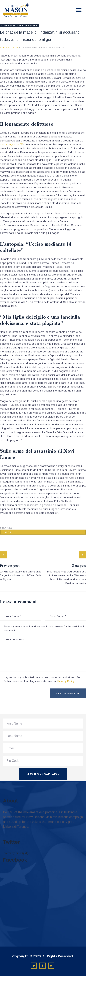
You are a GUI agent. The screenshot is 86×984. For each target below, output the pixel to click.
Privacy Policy (66, 681)
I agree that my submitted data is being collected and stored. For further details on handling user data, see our (42, 679)
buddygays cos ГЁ (11, 144)
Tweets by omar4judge (16, 853)
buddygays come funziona (19, 26)
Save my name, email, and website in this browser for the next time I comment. (44, 628)
